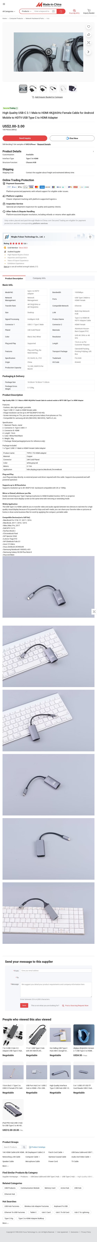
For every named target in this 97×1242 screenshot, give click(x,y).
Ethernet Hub (10, 1194)
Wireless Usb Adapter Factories (37, 1206)
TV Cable (74, 1161)
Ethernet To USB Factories (15, 1212)
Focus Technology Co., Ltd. (32, 1232)
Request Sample (44, 144)
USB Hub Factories (12, 1206)
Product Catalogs (38, 1147)
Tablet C (33, 1212)
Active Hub (65, 1188)
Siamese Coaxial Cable (57, 1157)
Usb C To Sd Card (62, 1212)
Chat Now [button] (73, 138)
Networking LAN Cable (11, 1157)
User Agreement (62, 1232)
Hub (47, 18)
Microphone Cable (33, 1161)
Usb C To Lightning (82, 1212)
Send (24, 1005)
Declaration (75, 1232)
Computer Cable (32, 1157)
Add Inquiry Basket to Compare (49, 97)
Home (5, 18)
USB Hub (77, 1188)
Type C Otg (9, 1218)
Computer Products (16, 18)
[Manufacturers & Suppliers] (48, 4)
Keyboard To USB (61, 1206)
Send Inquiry (25, 138)
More (5, 1223)
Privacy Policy (86, 1232)
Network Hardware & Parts (35, 18)
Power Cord (53, 1161)
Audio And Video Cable (80, 1157)
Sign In (6, 266)
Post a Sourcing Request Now (75, 1005)
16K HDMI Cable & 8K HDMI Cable (14, 1152)
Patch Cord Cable (55, 1152)
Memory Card (50, 1188)
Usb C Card (46, 1212)
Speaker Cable (8, 1161)
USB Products (10, 1188)
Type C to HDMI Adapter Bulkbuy (31, 1218)
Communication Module (30, 1188)
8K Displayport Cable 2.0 (35, 1152)
